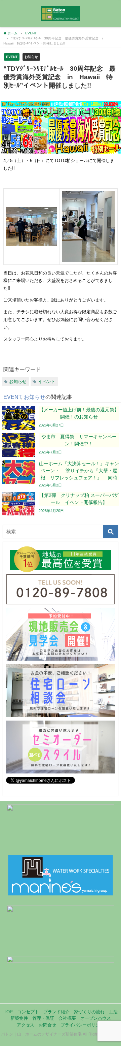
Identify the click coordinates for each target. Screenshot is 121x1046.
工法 (113, 1012)
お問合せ (47, 1025)
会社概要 (67, 1018)
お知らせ (31, 56)
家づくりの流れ (89, 1012)
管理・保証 (43, 1018)
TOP (8, 1012)
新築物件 (19, 1018)
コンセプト (28, 1012)
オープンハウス (95, 1018)
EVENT (11, 56)
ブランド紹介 (56, 1012)
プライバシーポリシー (82, 1025)
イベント (46, 381)
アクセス (25, 1025)
